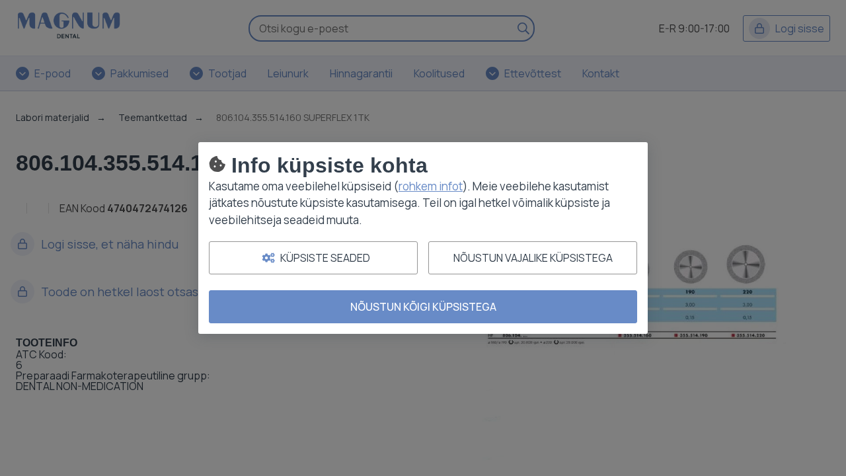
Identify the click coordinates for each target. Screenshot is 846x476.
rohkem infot (431, 186)
